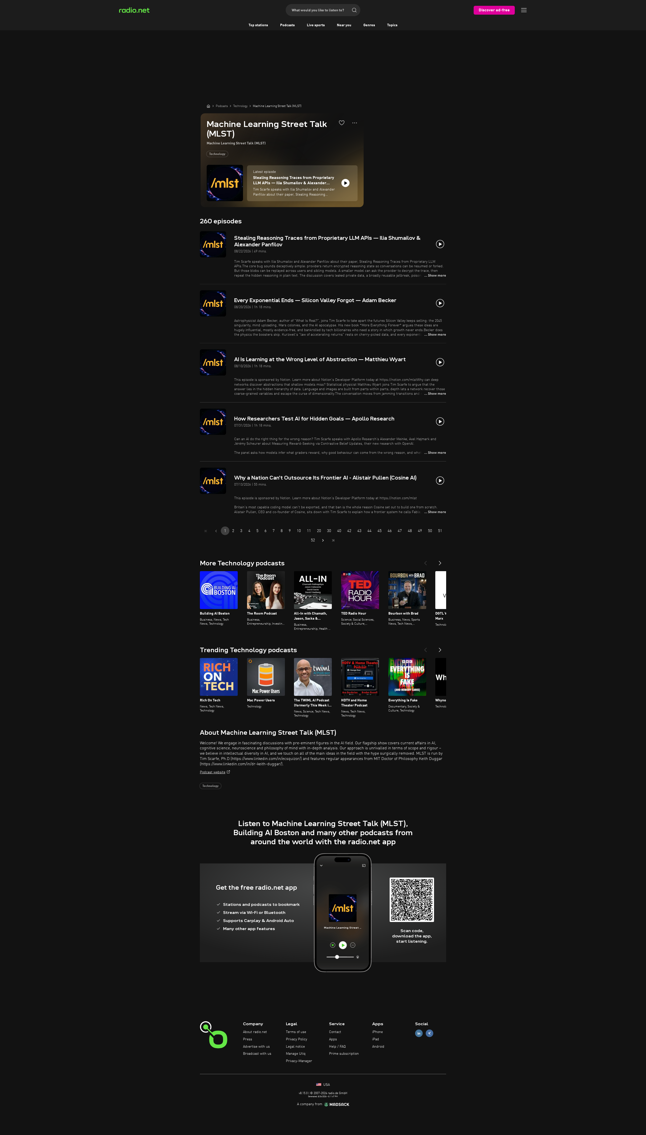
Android (378, 1046)
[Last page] (333, 540)
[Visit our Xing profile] (429, 1033)
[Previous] (425, 561)
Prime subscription (344, 1053)
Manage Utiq (296, 1053)
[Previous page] (216, 531)
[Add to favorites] (342, 123)
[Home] (208, 106)
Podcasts (287, 25)
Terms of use (296, 1032)
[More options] (355, 123)
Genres (369, 25)
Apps (333, 1039)
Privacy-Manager (299, 1061)
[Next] (440, 561)
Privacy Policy (296, 1039)
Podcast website (212, 772)
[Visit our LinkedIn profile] (419, 1033)
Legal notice (295, 1046)
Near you (344, 25)
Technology (217, 154)
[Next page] (323, 540)
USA (326, 1085)
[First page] (206, 531)
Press (247, 1039)
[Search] (354, 10)
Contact (335, 1032)
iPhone (377, 1032)
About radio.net (255, 1032)
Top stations (258, 25)
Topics (392, 25)
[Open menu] (524, 10)
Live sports (316, 25)
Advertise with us (256, 1046)
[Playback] (345, 183)
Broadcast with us (257, 1053)
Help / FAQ (337, 1046)
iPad (375, 1039)
